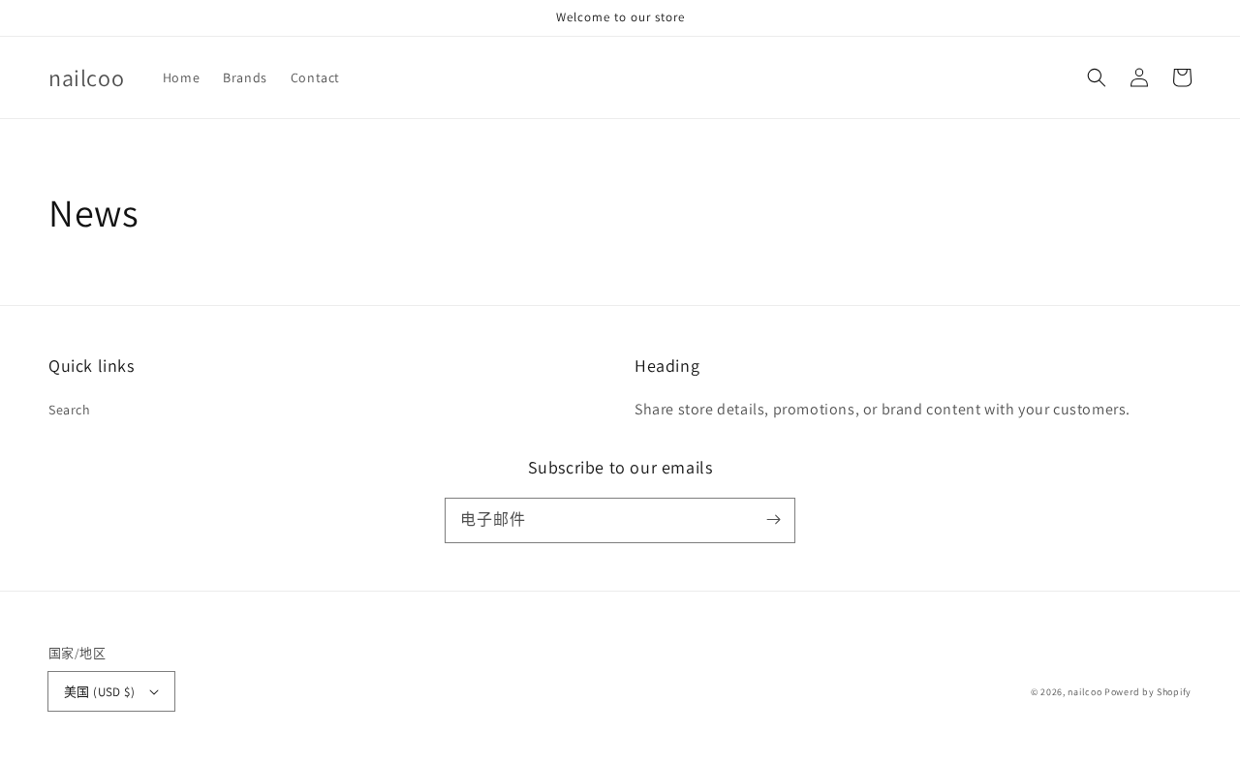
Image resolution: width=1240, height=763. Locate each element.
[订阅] (773, 520)
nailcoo (1084, 692)
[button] (1096, 77)
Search (69, 409)
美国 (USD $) (99, 692)
